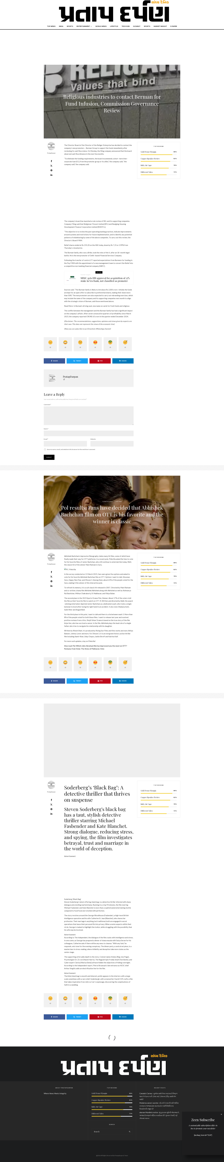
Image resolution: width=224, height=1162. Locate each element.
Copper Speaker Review (150, 158)
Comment (47, 404)
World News (101, 26)
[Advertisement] (112, 47)
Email (46, 439)
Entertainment (83, 26)
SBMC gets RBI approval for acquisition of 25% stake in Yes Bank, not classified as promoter (105, 279)
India (61, 26)
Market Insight (160, 26)
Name (46, 429)
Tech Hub (126, 26)
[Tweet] (51, 166)
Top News (51, 26)
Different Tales (147, 172)
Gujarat (136, 26)
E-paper (173, 26)
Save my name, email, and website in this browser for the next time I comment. (71, 449)
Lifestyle (114, 26)
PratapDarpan (51, 153)
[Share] (51, 161)
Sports (70, 26)
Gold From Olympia (148, 152)
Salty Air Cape (146, 165)
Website (93, 439)
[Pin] (51, 170)
